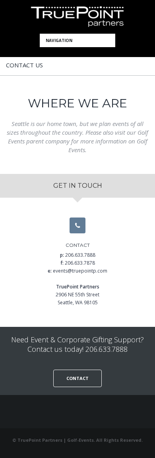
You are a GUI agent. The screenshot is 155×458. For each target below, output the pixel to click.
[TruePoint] (78, 17)
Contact (77, 378)
